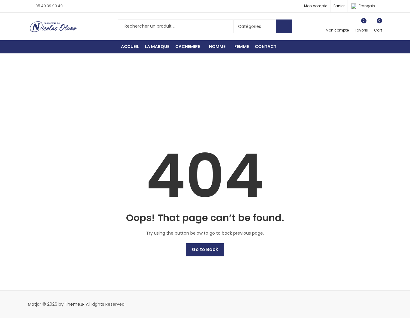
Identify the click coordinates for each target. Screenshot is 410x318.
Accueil (198, 96)
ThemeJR (75, 304)
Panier (339, 5)
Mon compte (315, 5)
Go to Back (205, 249)
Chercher (284, 26)
